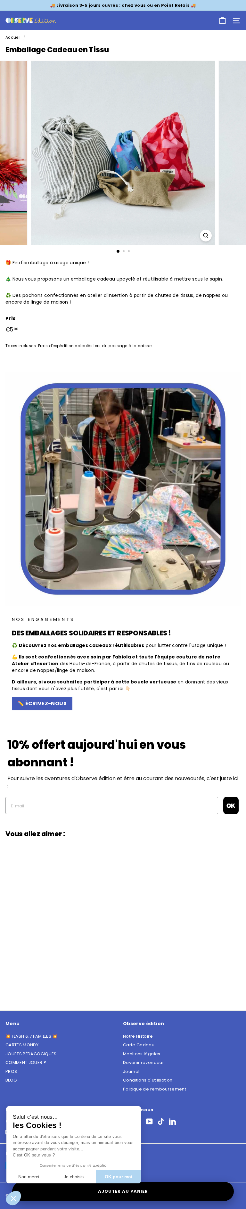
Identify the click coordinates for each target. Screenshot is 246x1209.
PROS (11, 1071)
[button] (13, 1198)
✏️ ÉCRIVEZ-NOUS (42, 703)
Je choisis (74, 1176)
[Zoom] (206, 235)
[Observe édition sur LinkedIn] (172, 1121)
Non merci (28, 1176)
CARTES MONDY (21, 1045)
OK (230, 805)
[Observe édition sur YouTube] (149, 1121)
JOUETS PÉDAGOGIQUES (31, 1054)
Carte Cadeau (138, 1045)
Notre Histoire (138, 1036)
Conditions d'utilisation (147, 1080)
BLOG (11, 1080)
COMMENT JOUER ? (25, 1062)
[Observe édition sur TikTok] (161, 1121)
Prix (10, 318)
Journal (131, 1071)
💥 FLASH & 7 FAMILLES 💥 (31, 1036)
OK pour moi (118, 1176)
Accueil (12, 37)
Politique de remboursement (154, 1089)
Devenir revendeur (143, 1062)
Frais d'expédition (56, 345)
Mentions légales (141, 1054)
